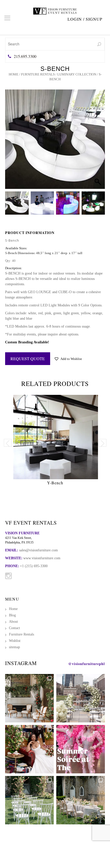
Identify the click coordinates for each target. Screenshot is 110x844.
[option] (55, 441)
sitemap (14, 647)
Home (13, 74)
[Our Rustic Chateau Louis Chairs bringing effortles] (80, 800)
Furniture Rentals (38, 74)
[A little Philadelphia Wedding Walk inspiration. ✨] (80, 698)
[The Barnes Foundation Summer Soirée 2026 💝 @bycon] (80, 749)
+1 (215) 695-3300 (34, 566)
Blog (12, 615)
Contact (14, 628)
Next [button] (102, 443)
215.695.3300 (25, 56)
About (13, 622)
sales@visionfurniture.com (38, 550)
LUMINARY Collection (76, 74)
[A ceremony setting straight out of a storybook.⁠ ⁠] (29, 800)
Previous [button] (8, 443)
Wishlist (14, 641)
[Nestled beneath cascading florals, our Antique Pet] (29, 698)
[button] (96, 145)
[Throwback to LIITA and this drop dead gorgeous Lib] (29, 749)
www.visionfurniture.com (41, 558)
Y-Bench (55, 482)
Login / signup (85, 19)
